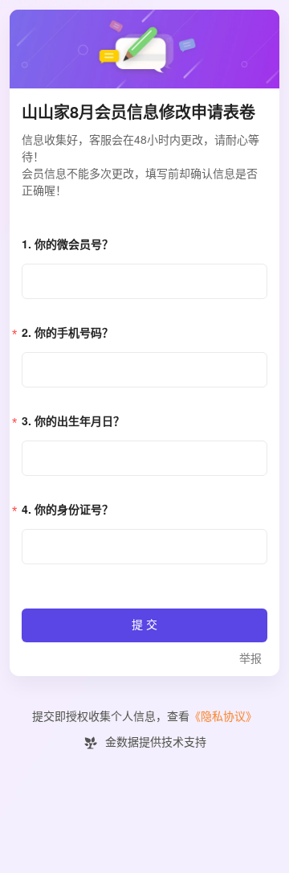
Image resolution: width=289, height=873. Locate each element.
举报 (250, 658)
